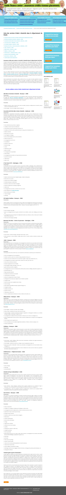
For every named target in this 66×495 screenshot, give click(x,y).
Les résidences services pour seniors (59, 19)
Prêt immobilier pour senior (42, 19)
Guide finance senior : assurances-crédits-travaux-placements (32, 5)
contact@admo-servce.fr (27, 360)
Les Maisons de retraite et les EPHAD (59, 22)
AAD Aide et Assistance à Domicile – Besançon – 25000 (13, 39)
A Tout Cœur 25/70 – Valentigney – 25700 (11, 42)
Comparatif (48, 39)
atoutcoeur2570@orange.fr (17, 171)
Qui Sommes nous (36, 488)
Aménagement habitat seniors (10, 17)
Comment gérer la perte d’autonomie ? (10, 57)
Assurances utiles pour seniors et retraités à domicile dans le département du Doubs (18, 37)
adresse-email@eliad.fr (30, 248)
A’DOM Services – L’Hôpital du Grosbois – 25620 (12, 52)
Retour (6, 482)
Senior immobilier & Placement (43, 17)
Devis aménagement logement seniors (11, 22)
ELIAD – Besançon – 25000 (8, 47)
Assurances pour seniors (25, 17)
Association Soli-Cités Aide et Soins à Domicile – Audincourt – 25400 (15, 40)
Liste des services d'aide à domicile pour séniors (24, 28)
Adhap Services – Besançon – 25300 (10, 49)
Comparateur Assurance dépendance (26, 24)
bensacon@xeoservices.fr (23, 401)
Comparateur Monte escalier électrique (11, 19)
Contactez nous (36, 490)
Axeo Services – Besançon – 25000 (10, 55)
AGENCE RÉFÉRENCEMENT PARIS (26, 492)
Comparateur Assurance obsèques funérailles (28, 19)
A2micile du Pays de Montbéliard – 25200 (11, 54)
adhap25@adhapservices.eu (9, 304)
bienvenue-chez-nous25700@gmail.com (11, 229)
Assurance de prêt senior (41, 22)
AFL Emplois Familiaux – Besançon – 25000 (11, 44)
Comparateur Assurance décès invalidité (27, 22)
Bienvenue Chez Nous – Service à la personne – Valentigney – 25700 (15, 45)
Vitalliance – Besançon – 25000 (9, 50)
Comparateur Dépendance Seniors (9, 28)
